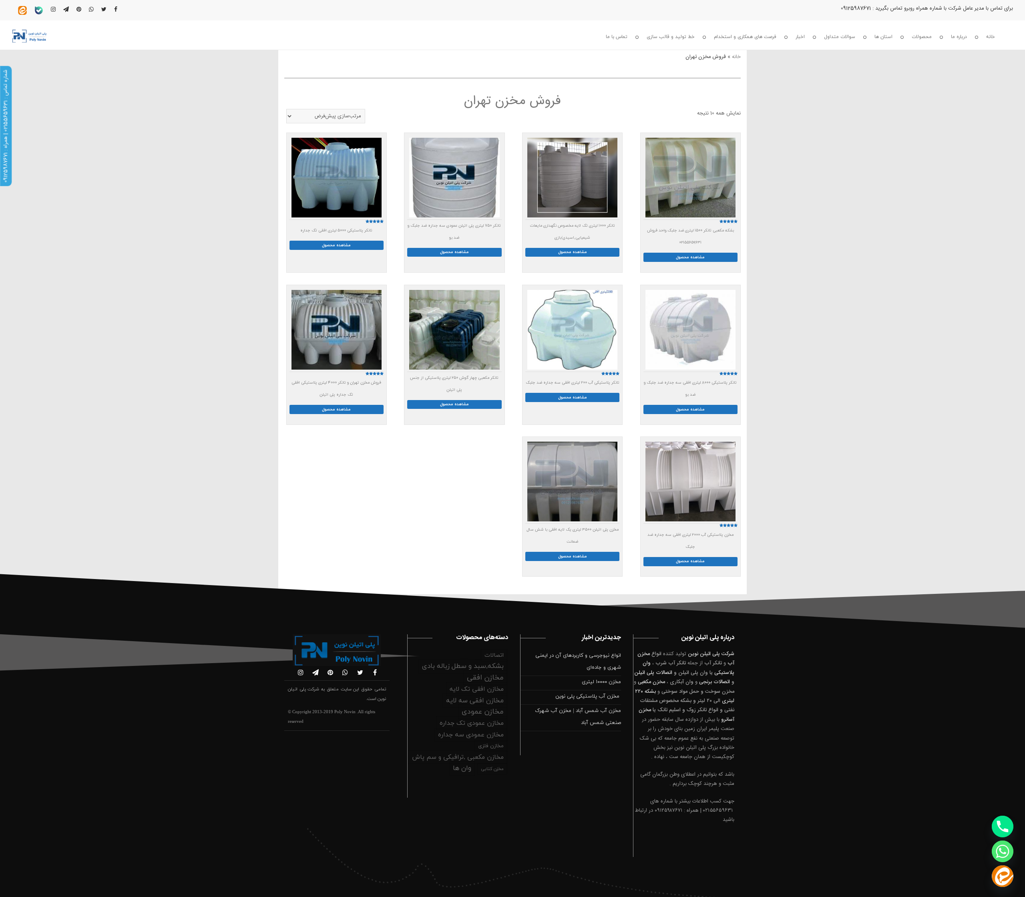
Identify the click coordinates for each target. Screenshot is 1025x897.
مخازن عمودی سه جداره (471, 734)
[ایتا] (1002, 876)
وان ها (462, 768)
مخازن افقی (485, 678)
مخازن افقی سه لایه (475, 701)
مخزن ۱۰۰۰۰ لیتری (601, 682)
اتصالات (494, 655)
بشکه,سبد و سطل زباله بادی (463, 666)
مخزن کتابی (492, 769)
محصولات (922, 37)
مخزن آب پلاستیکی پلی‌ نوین (588, 696)
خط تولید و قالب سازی (671, 37)
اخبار (800, 37)
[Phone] (1002, 826)
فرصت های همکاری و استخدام (745, 37)
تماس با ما (616, 37)
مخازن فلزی (491, 746)
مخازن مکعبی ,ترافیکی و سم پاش (458, 757)
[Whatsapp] (1002, 851)
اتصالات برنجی (714, 682)
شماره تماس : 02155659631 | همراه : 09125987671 (5, 126)
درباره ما (959, 37)
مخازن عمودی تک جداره (472, 723)
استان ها (883, 37)
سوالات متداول (839, 37)
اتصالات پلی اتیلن (653, 672)
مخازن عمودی (483, 712)
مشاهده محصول (690, 257)
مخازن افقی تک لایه (477, 689)
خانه (990, 37)
